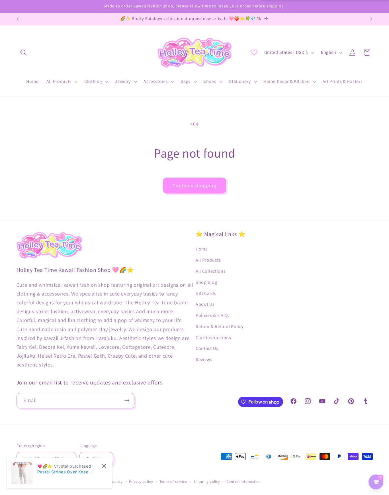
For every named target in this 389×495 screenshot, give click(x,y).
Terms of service (173, 481)
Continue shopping (194, 185)
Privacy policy (141, 481)
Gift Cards (206, 293)
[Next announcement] (371, 19)
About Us (205, 304)
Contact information (243, 481)
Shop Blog (206, 282)
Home (202, 249)
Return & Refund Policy (219, 326)
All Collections (211, 271)
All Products (208, 260)
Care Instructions (213, 338)
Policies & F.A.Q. (213, 315)
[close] (104, 466)
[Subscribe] (127, 400)
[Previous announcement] (17, 19)
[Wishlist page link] (254, 52)
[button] (24, 52)
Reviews (204, 359)
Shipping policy (206, 481)
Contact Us (207, 348)
